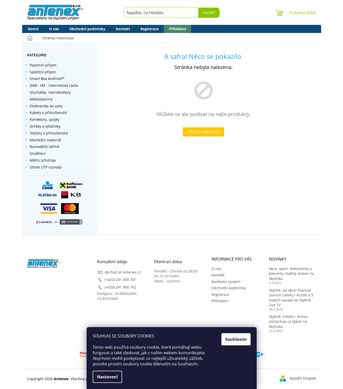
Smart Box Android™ (47, 78)
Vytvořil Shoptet (302, 378)
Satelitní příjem (43, 72)
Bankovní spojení (225, 281)
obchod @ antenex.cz (123, 272)
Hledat (209, 12)
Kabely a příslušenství (48, 112)
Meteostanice (41, 99)
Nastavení (107, 377)
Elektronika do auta (46, 106)
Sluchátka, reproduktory (50, 92)
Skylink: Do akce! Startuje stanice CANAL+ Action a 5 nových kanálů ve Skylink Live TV (291, 297)
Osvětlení (38, 153)
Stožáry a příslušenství (49, 133)
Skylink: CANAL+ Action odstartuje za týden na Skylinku (288, 321)
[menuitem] (33, 29)
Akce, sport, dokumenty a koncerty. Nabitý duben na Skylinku (291, 273)
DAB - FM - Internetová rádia (54, 85)
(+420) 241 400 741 (120, 279)
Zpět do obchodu (203, 131)
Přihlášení (219, 300)
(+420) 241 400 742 (120, 287)
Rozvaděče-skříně (44, 146)
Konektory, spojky (44, 119)
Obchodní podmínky (228, 287)
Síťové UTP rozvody (46, 167)
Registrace (220, 294)
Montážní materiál (45, 140)
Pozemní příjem (43, 65)
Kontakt (217, 275)
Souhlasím (236, 339)
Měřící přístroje (43, 160)
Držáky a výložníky (45, 126)
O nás (216, 268)
